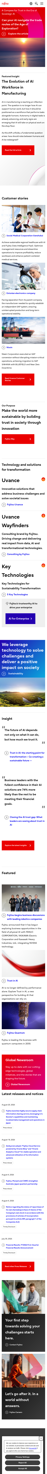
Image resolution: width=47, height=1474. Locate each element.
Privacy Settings (23, 1457)
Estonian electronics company (21, 293)
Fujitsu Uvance (15, 504)
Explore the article (18, 33)
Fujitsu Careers (16, 1412)
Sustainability (15, 673)
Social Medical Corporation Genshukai (25, 236)
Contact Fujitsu (16, 1345)
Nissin (9, 347)
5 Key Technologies (17, 594)
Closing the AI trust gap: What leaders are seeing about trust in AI (27, 821)
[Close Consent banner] (41, 1438)
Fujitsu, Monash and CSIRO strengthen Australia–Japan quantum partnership (22, 1182)
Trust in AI (12, 980)
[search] (36, 3)
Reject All (23, 1463)
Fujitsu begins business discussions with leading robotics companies (26, 917)
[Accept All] (32, 1448)
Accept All (22, 1468)
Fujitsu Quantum (16, 1033)
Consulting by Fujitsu (18, 554)
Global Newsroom (20, 1084)
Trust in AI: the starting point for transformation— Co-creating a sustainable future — (27, 757)
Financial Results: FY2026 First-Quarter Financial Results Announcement (22, 1246)
